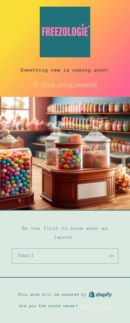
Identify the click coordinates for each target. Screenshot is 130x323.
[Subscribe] (110, 256)
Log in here (95, 305)
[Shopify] (100, 294)
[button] (65, 84)
